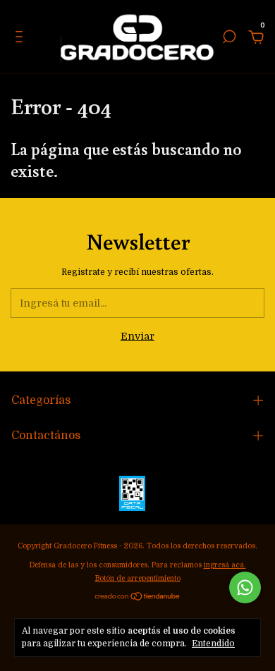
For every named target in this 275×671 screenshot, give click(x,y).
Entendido (213, 643)
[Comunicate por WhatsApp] (245, 587)
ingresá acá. (225, 565)
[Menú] (21, 38)
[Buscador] (229, 38)
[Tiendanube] (138, 597)
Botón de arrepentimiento (138, 578)
